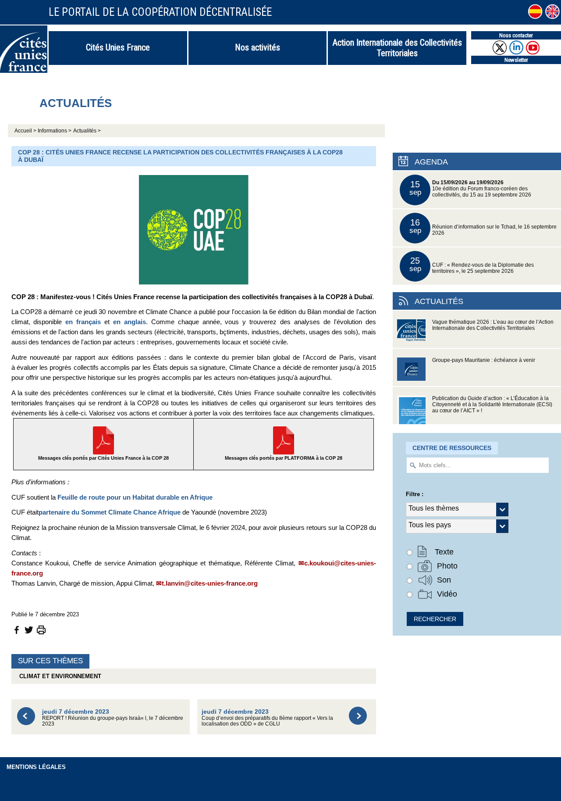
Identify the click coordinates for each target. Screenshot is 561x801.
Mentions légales (36, 767)
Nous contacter (516, 35)
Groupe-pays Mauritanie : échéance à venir (483, 360)
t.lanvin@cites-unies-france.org (210, 583)
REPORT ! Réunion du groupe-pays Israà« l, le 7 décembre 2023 (112, 717)
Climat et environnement (58, 676)
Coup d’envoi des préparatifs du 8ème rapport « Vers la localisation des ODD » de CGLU (267, 717)
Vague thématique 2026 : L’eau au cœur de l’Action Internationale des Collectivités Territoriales (493, 325)
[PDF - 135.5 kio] (103, 439)
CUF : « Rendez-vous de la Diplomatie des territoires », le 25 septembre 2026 (471, 265)
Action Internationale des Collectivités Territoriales (397, 47)
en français (83, 321)
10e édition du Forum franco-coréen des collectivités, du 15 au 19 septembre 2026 (470, 188)
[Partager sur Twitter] (29, 629)
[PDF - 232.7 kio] (284, 439)
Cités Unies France (118, 47)
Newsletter (516, 60)
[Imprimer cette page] (41, 629)
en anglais (129, 321)
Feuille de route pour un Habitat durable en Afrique (135, 497)
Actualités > (87, 130)
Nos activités (257, 47)
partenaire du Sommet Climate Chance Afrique (110, 512)
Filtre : (414, 494)
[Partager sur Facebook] (16, 629)
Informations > (54, 130)
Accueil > (26, 130)
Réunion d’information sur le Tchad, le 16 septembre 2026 (483, 227)
